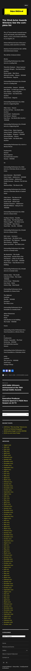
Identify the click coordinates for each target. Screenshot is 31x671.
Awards (26, 375)
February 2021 (8, 579)
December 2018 (8, 622)
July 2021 (6, 569)
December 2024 (8, 486)
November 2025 (8, 463)
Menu (26, 5)
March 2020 (7, 602)
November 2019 (8, 610)
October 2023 (7, 514)
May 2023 (6, 524)
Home (4, 643)
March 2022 (7, 553)
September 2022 (8, 541)
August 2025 (7, 469)
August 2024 (7, 494)
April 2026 (7, 453)
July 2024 (6, 496)
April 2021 (7, 575)
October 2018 (7, 624)
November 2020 (8, 585)
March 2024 (7, 504)
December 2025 (8, 461)
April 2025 (7, 477)
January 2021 (7, 581)
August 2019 (7, 616)
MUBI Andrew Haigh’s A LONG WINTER (15, 431)
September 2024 (8, 492)
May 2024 (6, 500)
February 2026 (8, 457)
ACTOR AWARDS (20, 375)
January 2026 (7, 459)
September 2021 (8, 565)
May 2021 (6, 573)
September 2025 (8, 467)
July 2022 (6, 545)
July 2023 (6, 520)
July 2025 (6, 471)
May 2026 (7, 451)
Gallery (4, 650)
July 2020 (6, 593)
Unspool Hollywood (6, 666)
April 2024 (7, 502)
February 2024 (8, 506)
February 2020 (8, 604)
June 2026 (7, 449)
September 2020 (8, 589)
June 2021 (6, 571)
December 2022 (8, 534)
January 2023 (7, 532)
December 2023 (8, 510)
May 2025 (6, 475)
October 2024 (8, 490)
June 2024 (7, 498)
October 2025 (8, 465)
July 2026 (6, 447)
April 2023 (7, 526)
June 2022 (7, 547)
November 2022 (8, 536)
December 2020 (8, 583)
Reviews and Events (8, 647)
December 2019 (8, 608)
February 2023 (8, 530)
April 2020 (7, 600)
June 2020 (7, 596)
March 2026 (7, 455)
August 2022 (7, 543)
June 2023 (7, 522)
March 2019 (7, 618)
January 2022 (7, 557)
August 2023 (7, 518)
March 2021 (7, 577)
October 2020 (8, 587)
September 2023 (8, 516)
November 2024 (8, 488)
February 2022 (8, 555)
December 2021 (8, 559)
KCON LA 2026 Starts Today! (12, 433)
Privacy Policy (16, 666)
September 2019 (8, 614)
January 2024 (7, 508)
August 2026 (7, 445)
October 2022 (8, 538)
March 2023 (7, 528)
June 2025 (7, 473)
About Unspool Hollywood (10, 654)
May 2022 (6, 549)
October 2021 (7, 563)
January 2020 (7, 606)
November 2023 (8, 512)
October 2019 (7, 612)
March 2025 (7, 479)
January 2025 (7, 484)
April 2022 (7, 551)
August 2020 (7, 591)
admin (6, 375)
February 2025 (8, 481)
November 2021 (8, 561)
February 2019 (8, 620)
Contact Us (5, 657)
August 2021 (7, 567)
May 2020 (6, 598)
